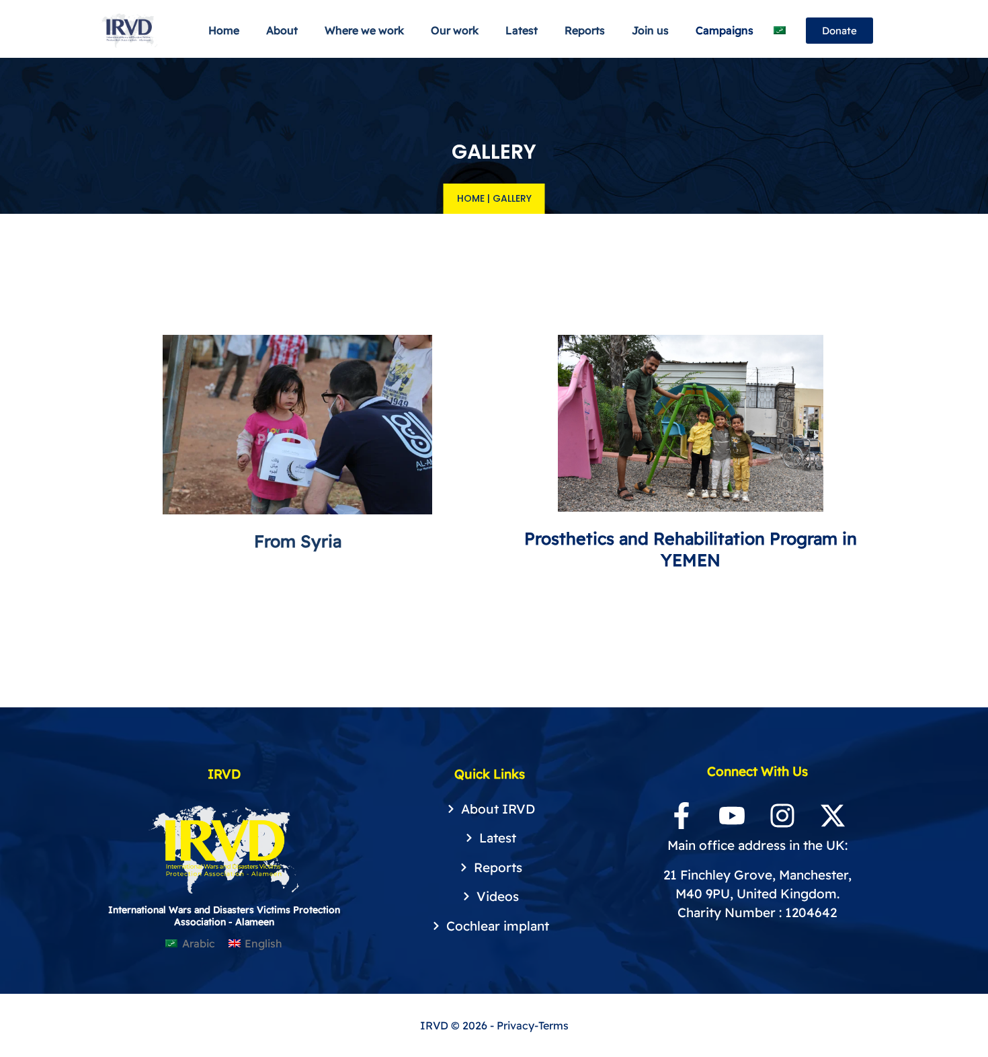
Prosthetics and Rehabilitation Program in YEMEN (690, 549)
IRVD (435, 1025)
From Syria (297, 541)
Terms (553, 1025)
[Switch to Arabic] (779, 30)
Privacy (515, 1025)
